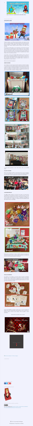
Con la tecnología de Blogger (17, 421)
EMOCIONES (21, 14)
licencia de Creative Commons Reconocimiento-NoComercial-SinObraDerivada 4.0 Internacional (16, 407)
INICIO (8, 14)
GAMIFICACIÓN (16, 14)
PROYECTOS (11, 14)
